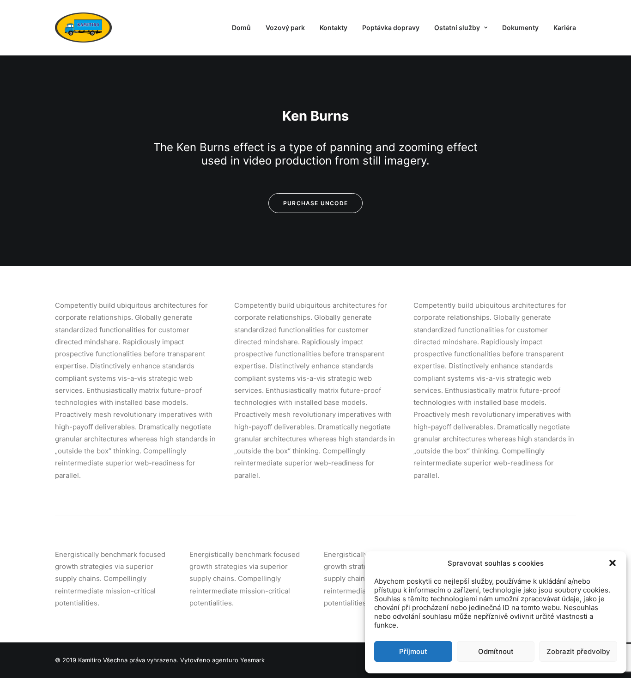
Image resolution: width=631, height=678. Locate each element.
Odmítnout (496, 651)
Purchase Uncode (315, 203)
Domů (241, 27)
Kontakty (333, 27)
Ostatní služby (457, 27)
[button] (612, 563)
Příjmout (413, 651)
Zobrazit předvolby (578, 651)
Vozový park (285, 27)
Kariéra (564, 27)
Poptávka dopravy (390, 27)
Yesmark (252, 660)
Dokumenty (520, 27)
